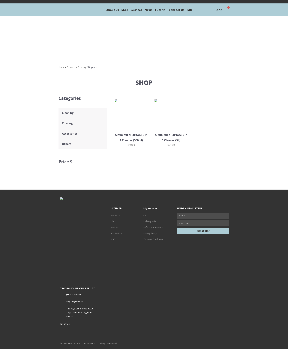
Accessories (70, 133)
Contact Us (176, 10)
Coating (67, 123)
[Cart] (227, 10)
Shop (125, 10)
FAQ (189, 10)
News (148, 10)
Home (61, 67)
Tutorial (160, 10)
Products (71, 67)
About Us (112, 10)
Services (136, 10)
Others (66, 144)
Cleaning (82, 67)
